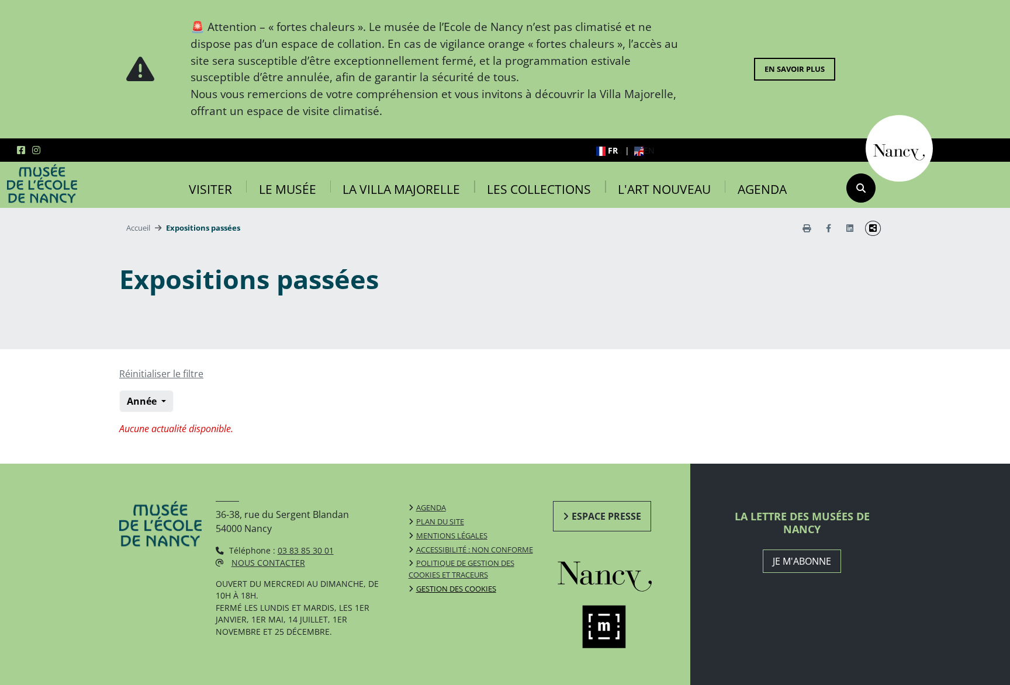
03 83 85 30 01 (306, 550)
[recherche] (861, 188)
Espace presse (606, 516)
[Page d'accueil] (42, 184)
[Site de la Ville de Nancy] (618, 573)
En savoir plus (795, 69)
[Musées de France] (618, 626)
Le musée (287, 189)
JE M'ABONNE (802, 561)
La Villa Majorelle (401, 189)
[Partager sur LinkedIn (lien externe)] (850, 228)
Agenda (762, 189)
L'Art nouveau (664, 189)
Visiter (210, 189)
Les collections (539, 189)
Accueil (138, 227)
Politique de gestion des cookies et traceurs (461, 569)
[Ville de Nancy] (899, 147)
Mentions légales (451, 535)
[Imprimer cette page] (806, 228)
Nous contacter (268, 562)
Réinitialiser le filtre (161, 373)
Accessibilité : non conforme (474, 549)
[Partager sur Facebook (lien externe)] (828, 228)
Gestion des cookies (456, 588)
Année (143, 401)
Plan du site (440, 521)
